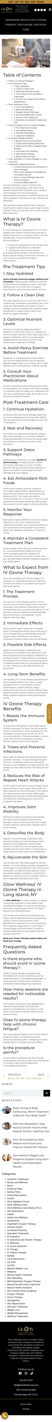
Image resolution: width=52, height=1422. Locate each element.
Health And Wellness (17, 1217)
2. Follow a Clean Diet (24, 89)
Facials (10, 1198)
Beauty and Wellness (17, 1182)
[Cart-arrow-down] (44, 10)
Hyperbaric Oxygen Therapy (21, 1223)
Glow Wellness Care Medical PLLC (24, 1208)
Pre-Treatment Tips (18, 83)
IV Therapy (12, 1249)
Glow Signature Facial (18, 1201)
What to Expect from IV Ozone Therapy (27, 125)
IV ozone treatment (17, 1246)
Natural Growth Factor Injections (23, 1284)
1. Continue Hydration (24, 107)
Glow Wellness (13, 900)
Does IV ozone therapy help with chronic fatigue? (29, 178)
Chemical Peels (15, 1188)
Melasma (11, 1271)
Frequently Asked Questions (22, 164)
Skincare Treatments (17, 1306)
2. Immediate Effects (23, 130)
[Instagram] (38, 10)
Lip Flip (11, 1265)
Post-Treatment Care (18, 104)
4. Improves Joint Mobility (26, 151)
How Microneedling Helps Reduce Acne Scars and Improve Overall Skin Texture (30, 1143)
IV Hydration (13, 1236)
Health (10, 1214)
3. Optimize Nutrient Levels (26, 91)
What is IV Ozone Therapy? (21, 81)
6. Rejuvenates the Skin (24, 156)
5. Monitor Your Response (26, 117)
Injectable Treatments (18, 1233)
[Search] (46, 1093)
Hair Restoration (15, 1211)
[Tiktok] (41, 10)
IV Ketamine (13, 1243)
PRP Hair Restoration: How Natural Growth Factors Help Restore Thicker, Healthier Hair (31, 1127)
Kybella (10, 1255)
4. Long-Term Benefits (24, 135)
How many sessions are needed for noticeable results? (30, 173)
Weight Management (17, 1313)
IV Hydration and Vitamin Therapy (24, 1239)
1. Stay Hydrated (21, 86)
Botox (10, 1185)
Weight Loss (13, 1310)
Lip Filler (11, 1262)
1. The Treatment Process (25, 128)
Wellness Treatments (17, 1316)
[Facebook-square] (35, 10)
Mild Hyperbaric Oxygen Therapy (24, 1281)
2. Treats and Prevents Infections (29, 143)
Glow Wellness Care (17, 1204)
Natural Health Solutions (19, 1287)
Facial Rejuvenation (17, 1195)
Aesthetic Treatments (18, 1179)
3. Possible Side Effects (24, 133)
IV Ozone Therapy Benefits (21, 138)
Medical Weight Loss (17, 1268)
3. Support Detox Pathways (26, 112)
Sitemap (26, 1409)
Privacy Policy (26, 1404)
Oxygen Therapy (15, 1294)
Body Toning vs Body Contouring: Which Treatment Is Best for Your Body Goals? (31, 1112)
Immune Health (14, 1227)
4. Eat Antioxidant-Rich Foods (27, 115)
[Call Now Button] (4, 1415)
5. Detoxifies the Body (24, 154)
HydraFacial (13, 1220)
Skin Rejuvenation (16, 1303)
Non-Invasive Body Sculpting (21, 1290)
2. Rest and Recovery (23, 109)
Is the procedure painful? (25, 182)
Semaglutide (13, 1300)
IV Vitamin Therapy (16, 1252)
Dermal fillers (14, 1192)
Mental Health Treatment (19, 1274)
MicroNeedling (14, 1278)
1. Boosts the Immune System (28, 141)
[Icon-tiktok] (32, 1373)
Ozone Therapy (15, 1297)
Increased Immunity (17, 1230)
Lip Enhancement (16, 1259)
